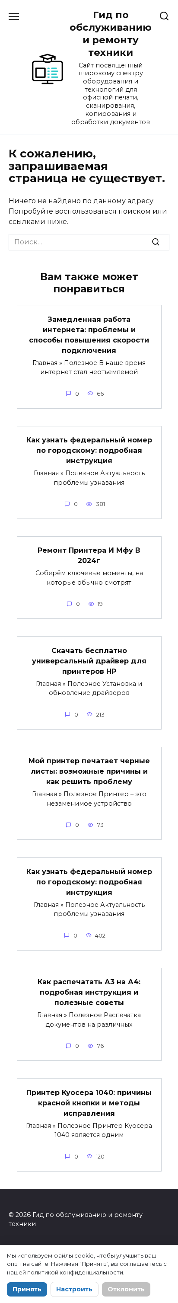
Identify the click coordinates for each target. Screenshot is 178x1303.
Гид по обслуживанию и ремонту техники (111, 33)
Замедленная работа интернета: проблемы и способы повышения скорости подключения (89, 334)
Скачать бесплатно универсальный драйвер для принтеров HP (89, 660)
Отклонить (126, 1289)
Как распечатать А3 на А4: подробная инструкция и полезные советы (89, 992)
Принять (27, 1289)
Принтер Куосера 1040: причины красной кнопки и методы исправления (89, 1102)
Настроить (74, 1289)
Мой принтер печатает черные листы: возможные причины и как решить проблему (89, 771)
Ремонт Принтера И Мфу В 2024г (89, 555)
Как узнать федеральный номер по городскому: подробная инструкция (89, 450)
